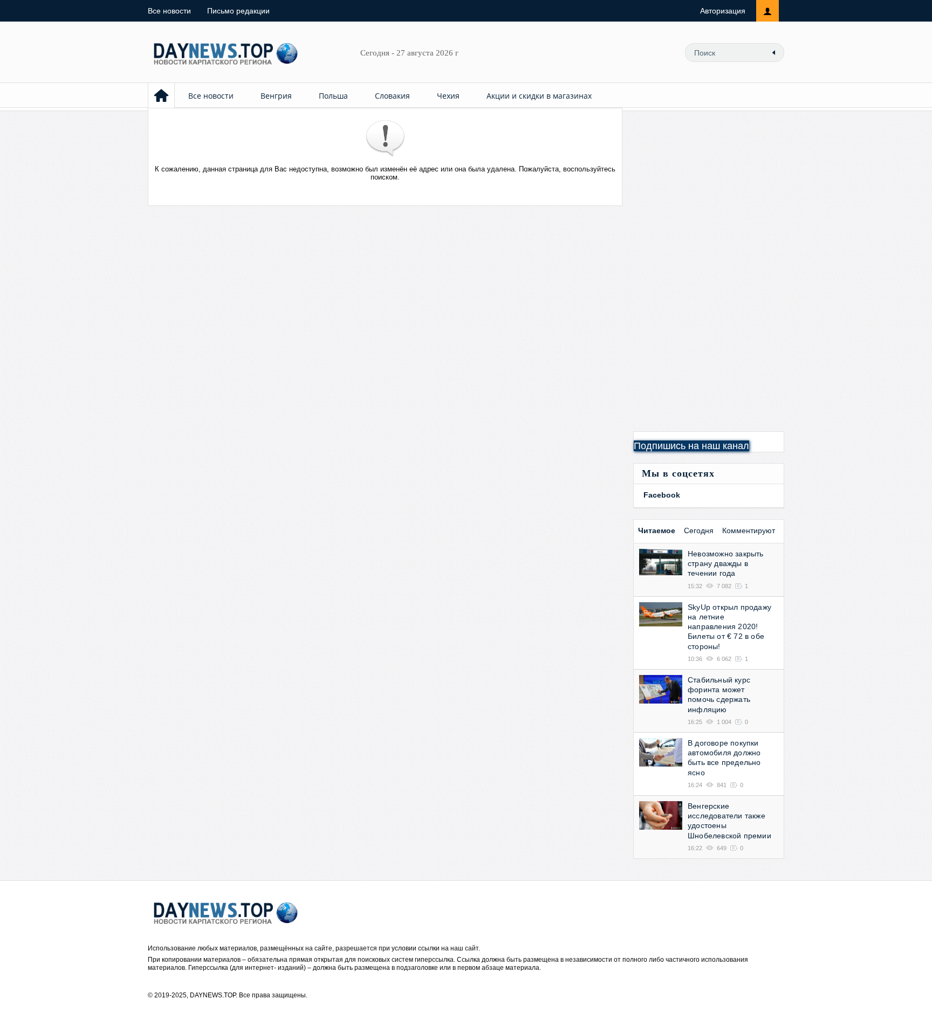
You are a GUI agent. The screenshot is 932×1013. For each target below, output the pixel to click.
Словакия (392, 96)
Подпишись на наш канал (691, 445)
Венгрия (276, 96)
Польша (333, 96)
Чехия (448, 96)
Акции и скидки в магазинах (539, 96)
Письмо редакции (238, 10)
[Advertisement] (708, 269)
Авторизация (722, 10)
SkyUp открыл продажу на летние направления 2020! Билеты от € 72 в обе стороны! (729, 627)
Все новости (169, 10)
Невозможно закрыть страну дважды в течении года (726, 563)
